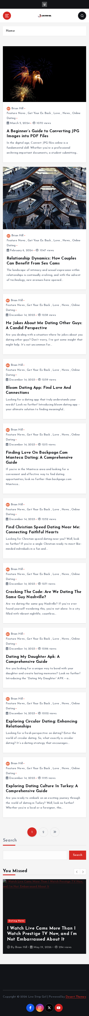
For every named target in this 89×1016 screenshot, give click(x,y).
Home (10, 31)
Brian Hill (17, 108)
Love (56, 113)
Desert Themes (76, 996)
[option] (44, 916)
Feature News (16, 113)
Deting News (16, 921)
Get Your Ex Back (39, 113)
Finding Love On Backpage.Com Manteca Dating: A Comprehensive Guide (39, 458)
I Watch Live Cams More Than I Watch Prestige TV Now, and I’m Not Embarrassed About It (42, 934)
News (66, 113)
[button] (77, 872)
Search (10, 840)
